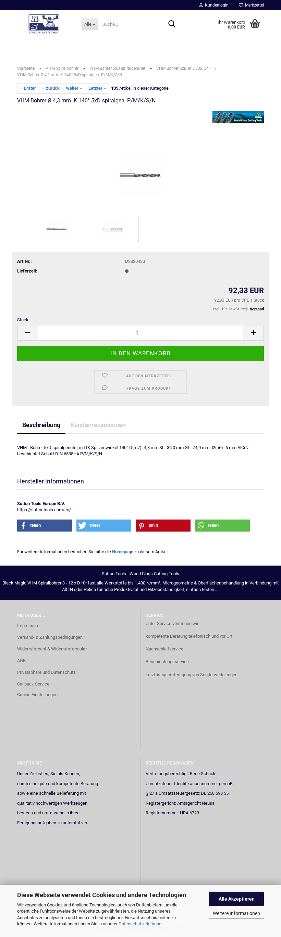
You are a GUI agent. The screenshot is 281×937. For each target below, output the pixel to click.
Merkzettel (253, 5)
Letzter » (97, 88)
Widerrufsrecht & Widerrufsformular (52, 648)
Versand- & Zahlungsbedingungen (50, 637)
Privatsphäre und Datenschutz (46, 672)
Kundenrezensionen (98, 424)
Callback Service (33, 684)
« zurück (51, 88)
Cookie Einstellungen (37, 694)
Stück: (23, 319)
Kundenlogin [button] (216, 5)
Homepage (122, 551)
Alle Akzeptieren (237, 899)
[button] (27, 333)
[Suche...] (171, 24)
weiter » (74, 88)
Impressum (28, 625)
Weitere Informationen (236, 913)
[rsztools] (44, 24)
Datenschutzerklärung (140, 923)
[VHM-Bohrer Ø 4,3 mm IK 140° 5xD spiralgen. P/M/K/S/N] (140, 162)
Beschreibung (41, 424)
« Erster (28, 88)
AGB (21, 660)
